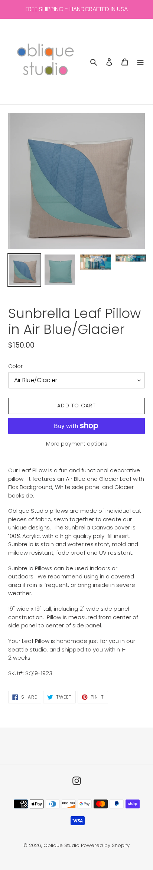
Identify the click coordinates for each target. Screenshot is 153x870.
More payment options (76, 443)
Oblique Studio (61, 845)
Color (15, 366)
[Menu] (140, 61)
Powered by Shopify (105, 845)
